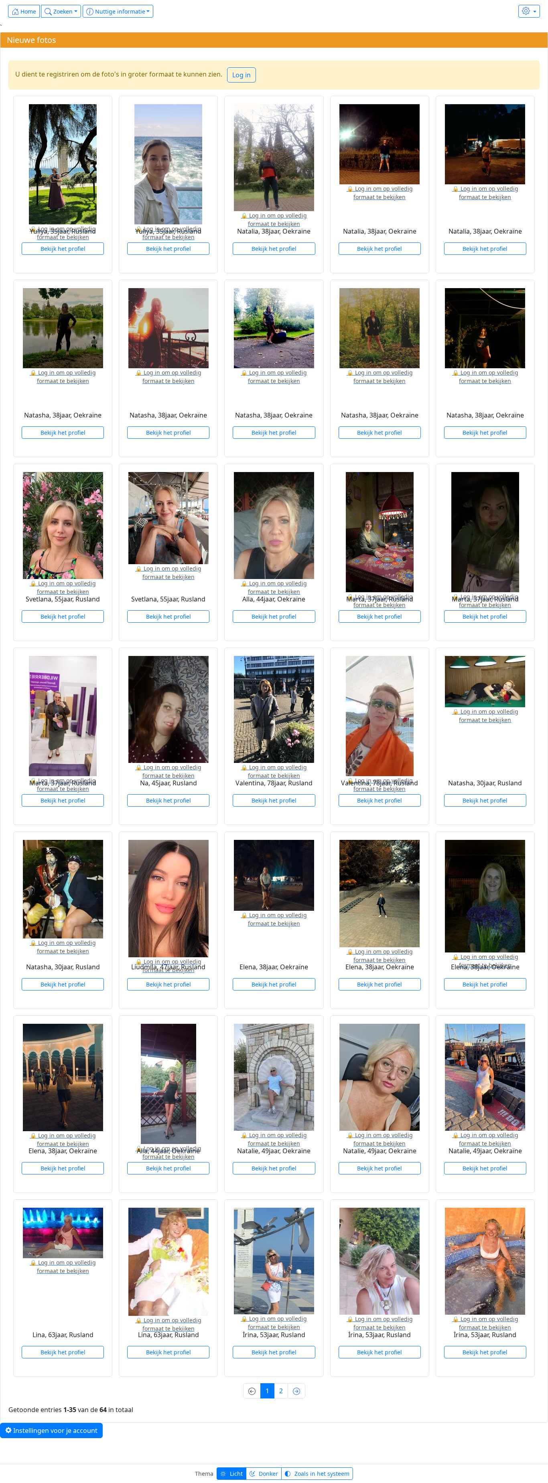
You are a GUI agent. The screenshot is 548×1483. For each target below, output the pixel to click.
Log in (241, 75)
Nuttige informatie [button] (119, 11)
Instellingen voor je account (54, 1430)
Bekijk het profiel (63, 248)
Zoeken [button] (62, 11)
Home (27, 11)
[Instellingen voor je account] (529, 11)
